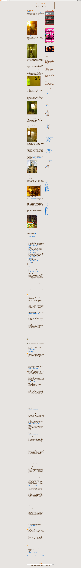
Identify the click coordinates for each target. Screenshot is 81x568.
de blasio (46, 181)
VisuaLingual (30, 258)
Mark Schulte (30, 527)
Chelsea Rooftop (48, 142)
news (45, 206)
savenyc (46, 212)
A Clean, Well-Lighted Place (49, 137)
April (47, 128)
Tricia (29, 240)
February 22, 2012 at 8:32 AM (33, 256)
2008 (46, 166)
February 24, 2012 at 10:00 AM (33, 464)
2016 (46, 114)
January (48, 161)
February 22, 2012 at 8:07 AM (33, 245)
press (45, 209)
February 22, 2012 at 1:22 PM (33, 340)
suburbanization (47, 215)
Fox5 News (46, 93)
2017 (46, 113)
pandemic (46, 207)
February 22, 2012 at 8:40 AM (33, 260)
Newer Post (28, 555)
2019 (46, 111)
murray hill (46, 203)
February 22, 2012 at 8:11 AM (33, 250)
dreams (46, 183)
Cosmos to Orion (48, 159)
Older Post (42, 555)
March (47, 129)
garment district (47, 188)
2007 (46, 167)
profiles (46, 210)
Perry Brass (29, 370)
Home (35, 555)
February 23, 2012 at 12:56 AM (33, 423)
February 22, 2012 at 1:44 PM (33, 349)
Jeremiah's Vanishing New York (40, 4)
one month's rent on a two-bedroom (37, 157)
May (47, 127)
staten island (46, 214)
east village (46, 184)
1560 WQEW (48, 151)
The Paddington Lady (49, 150)
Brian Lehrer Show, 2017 (48, 96)
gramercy (46, 189)
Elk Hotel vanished (29, 231)
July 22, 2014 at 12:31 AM (32, 525)
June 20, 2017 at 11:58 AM (32, 552)
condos (46, 179)
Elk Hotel (40, 12)
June (47, 126)
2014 (46, 116)
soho (45, 213)
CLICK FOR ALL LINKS (48, 105)
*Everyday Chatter (48, 139)
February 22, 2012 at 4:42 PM (33, 368)
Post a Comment (29, 554)
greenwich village (47, 190)
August (48, 124)
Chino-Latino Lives (48, 153)
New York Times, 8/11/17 (48, 95)
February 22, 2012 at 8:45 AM (33, 271)
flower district (46, 187)
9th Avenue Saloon (33, 198)
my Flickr (30, 35)
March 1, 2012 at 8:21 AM (32, 485)
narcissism (46, 204)
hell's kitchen (46, 192)
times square (33, 236)
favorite (30, 236)
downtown (46, 182)
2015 (46, 115)
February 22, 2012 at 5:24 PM (33, 381)
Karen (29, 247)
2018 (46, 112)
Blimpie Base (48, 140)
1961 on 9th (47, 136)
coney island (46, 180)
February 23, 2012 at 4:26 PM (33, 434)
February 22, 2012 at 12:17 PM (33, 313)
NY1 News (46, 94)
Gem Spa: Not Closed (49, 160)
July (47, 125)
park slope (46, 208)
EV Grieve (29, 266)
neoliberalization (47, 205)
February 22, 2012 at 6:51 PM (33, 401)
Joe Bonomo (30, 262)
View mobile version (35, 556)
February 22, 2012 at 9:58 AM (33, 280)
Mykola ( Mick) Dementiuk (31, 252)
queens (46, 211)
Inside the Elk (29, 11)
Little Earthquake (30, 351)
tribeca (46, 217)
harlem (46, 191)
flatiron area (46, 186)
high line (46, 193)
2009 (46, 165)
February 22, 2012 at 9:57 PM (33, 409)
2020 (46, 110)
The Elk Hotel (48, 148)
